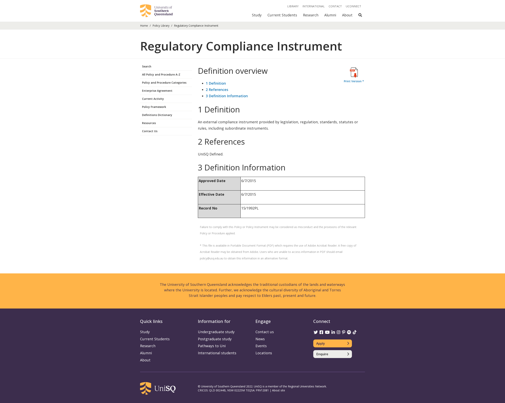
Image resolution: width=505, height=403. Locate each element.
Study (257, 15)
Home (144, 25)
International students (217, 353)
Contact (335, 6)
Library (292, 6)
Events (261, 345)
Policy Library (160, 25)
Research (310, 15)
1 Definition (216, 83)
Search (146, 66)
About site (278, 390)
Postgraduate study (215, 339)
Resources (149, 123)
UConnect (353, 6)
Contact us (264, 331)
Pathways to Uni (212, 345)
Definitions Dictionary (157, 115)
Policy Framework (154, 107)
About (347, 15)
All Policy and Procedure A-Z (161, 74)
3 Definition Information (227, 96)
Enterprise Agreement (157, 91)
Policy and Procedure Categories (164, 82)
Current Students (282, 15)
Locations (263, 353)
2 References (217, 89)
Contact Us (149, 131)
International (313, 6)
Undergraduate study (216, 331)
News (260, 339)
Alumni (330, 15)
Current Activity (153, 99)
